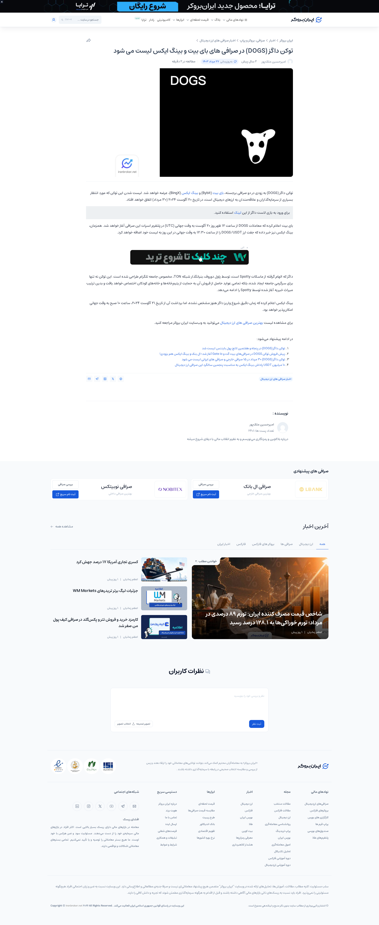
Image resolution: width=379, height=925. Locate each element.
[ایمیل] (134, 806)
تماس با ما (171, 817)
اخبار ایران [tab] (223, 544)
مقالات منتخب (282, 803)
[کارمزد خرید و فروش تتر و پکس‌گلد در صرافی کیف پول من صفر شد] (164, 627)
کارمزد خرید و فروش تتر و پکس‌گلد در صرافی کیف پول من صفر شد (95, 622)
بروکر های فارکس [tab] (263, 544)
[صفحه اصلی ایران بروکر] (306, 19)
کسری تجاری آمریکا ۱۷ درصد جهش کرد (107, 562)
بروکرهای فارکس (319, 810)
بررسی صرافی (206, 484)
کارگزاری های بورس (318, 817)
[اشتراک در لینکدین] (105, 379)
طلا (251, 824)
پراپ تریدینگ (283, 831)
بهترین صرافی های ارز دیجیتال (241, 323)
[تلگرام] (123, 806)
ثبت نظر (256, 724)
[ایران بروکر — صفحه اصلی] (313, 766)
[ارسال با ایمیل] (89, 379)
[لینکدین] (77, 806)
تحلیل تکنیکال (282, 851)
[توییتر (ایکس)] (100, 806)
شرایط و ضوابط (168, 844)
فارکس (249, 810)
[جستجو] (62, 20)
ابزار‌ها (180, 19)
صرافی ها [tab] (287, 544)
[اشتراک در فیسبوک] (121, 379)
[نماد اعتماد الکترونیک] (58, 766)
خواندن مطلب (207, 561)
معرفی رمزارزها (244, 837)
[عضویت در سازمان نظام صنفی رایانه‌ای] (91, 766)
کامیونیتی (163, 19)
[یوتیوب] (111, 806)
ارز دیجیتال (285, 817)
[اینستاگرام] (88, 806)
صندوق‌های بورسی (318, 831)
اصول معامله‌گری (281, 844)
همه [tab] (322, 544)
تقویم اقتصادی (206, 831)
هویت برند (171, 810)
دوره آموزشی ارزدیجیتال (278, 865)
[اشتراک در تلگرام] (97, 379)
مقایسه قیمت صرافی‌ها (201, 810)
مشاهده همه (64, 526)
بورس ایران (284, 837)
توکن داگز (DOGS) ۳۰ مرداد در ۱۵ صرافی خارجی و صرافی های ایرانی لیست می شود (233, 359)
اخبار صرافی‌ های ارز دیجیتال (217, 40)
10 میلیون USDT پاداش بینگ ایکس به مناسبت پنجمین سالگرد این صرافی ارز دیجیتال (230, 365)
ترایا (144, 19)
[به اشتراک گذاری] (88, 40)
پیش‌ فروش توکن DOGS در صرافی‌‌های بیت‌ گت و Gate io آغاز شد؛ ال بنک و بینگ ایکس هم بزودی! (222, 354)
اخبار (272, 40)
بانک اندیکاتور (207, 824)
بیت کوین (247, 831)
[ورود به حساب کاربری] (54, 20)
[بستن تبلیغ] (2, 2)
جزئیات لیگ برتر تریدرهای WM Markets (105, 590)
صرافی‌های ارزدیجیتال (316, 803)
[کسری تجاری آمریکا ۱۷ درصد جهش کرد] (164, 569)
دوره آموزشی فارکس (279, 858)
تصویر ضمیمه (143, 724)
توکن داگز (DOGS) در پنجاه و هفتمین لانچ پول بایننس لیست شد (243, 348)
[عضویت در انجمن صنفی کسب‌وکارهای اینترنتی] (108, 766)
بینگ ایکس (190, 193)
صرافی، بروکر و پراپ (252, 40)
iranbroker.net (74, 905)
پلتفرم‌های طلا (320, 837)
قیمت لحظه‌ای (199, 19)
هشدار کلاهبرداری (242, 844)
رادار (151, 19)
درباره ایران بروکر (168, 803)
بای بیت (218, 193)
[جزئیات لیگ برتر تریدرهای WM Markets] (164, 598)
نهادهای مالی (235, 19)
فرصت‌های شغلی (167, 831)
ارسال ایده (171, 824)
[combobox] (86, 20)
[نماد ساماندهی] (75, 766)
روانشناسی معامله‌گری (278, 824)
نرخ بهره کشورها (206, 837)
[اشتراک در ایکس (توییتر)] (113, 379)
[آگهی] (189, 6)
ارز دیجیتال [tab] (306, 544)
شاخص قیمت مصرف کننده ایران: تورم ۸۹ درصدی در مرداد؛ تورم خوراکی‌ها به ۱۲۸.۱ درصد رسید (264, 618)
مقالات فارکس (282, 810)
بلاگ (217, 19)
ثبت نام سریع (208, 494)
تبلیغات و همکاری (167, 837)
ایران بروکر (286, 40)
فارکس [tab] (241, 544)
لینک (237, 213)
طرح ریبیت (209, 817)
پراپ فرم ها (321, 824)
